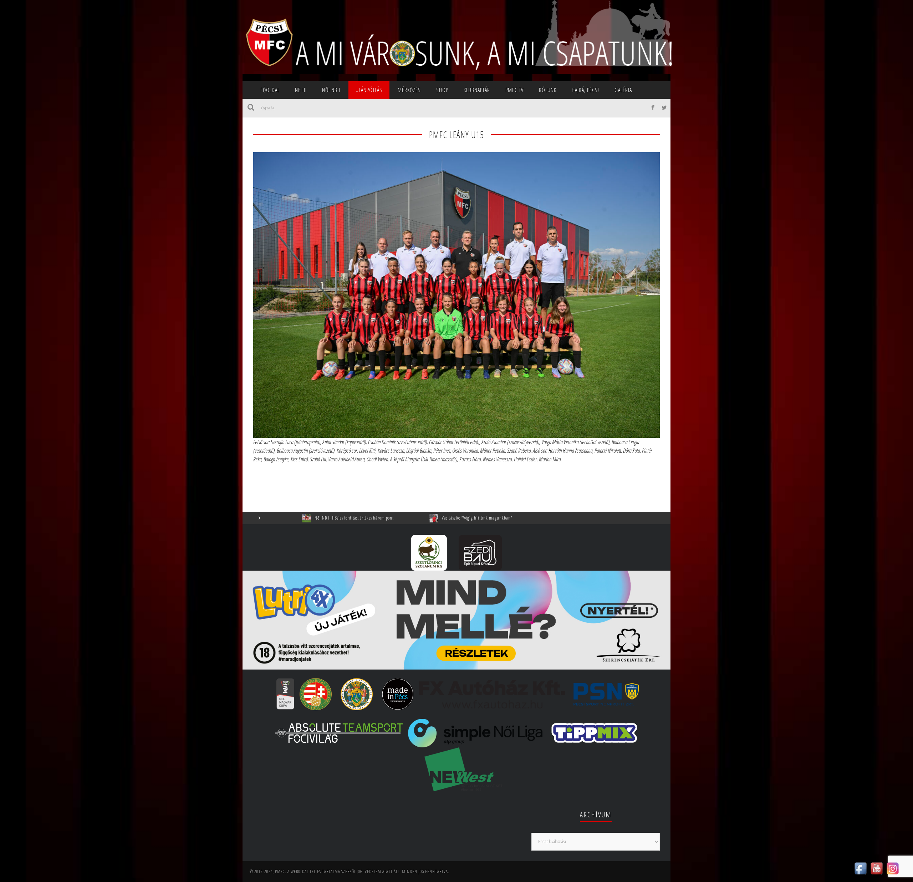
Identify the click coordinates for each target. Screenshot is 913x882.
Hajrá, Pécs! (585, 90)
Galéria (623, 90)
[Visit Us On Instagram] (892, 868)
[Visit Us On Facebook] (860, 868)
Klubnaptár (477, 90)
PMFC (280, 871)
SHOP (442, 90)
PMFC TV (514, 90)
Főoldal (270, 90)
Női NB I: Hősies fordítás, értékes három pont (277, 518)
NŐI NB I (331, 90)
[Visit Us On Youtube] (876, 868)
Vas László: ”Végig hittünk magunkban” (401, 518)
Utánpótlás (369, 90)
